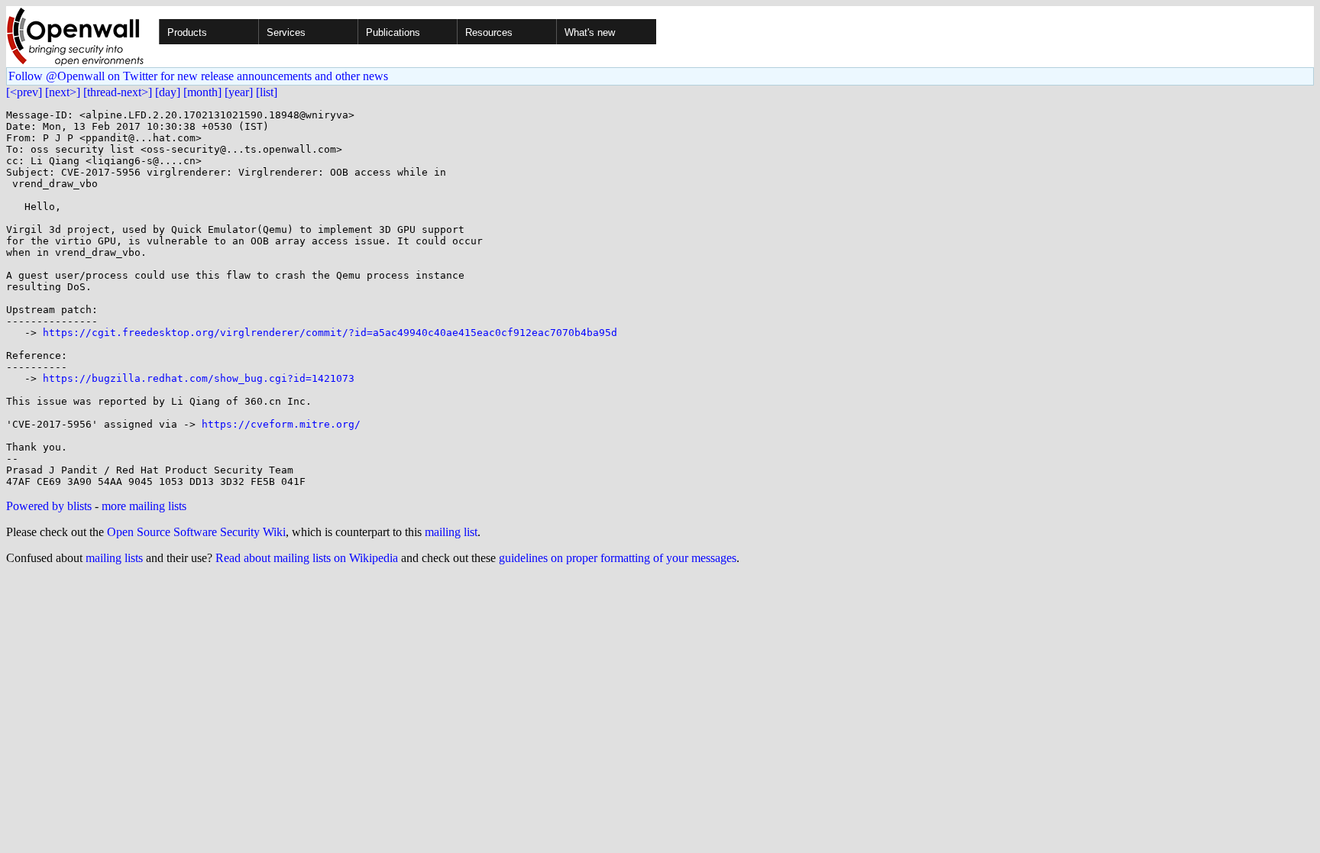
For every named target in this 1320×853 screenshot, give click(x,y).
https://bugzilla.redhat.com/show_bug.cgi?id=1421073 (198, 378)
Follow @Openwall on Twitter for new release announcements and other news (198, 75)
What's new (590, 32)
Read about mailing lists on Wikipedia (306, 557)
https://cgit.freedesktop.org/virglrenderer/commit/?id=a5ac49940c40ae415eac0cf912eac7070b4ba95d (330, 332)
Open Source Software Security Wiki (196, 531)
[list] (266, 92)
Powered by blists (49, 505)
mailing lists (114, 557)
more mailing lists (144, 505)
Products (187, 32)
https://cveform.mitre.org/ (281, 424)
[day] (167, 92)
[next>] (62, 92)
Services (286, 32)
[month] (202, 92)
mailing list (451, 531)
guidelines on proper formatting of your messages (617, 557)
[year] (239, 92)
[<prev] (24, 92)
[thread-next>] (117, 92)
